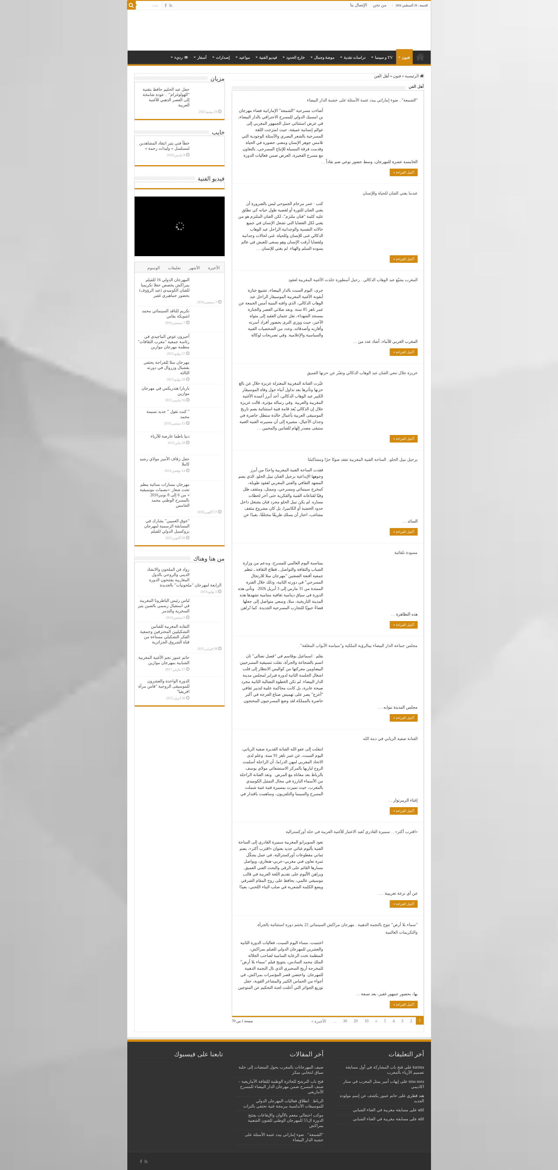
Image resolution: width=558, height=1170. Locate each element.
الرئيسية (412, 76)
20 (356, 1021)
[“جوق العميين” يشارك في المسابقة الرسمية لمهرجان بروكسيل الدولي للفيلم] (206, 529)
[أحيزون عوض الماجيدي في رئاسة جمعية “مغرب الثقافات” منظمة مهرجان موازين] (206, 344)
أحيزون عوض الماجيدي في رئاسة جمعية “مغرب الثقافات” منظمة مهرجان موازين (163, 341)
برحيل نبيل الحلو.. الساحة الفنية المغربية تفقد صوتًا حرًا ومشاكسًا (363, 459)
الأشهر (194, 268)
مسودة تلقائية (406, 552)
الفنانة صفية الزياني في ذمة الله (390, 738)
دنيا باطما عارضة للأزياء (170, 436)
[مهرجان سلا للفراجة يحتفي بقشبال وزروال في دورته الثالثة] (206, 371)
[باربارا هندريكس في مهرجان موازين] (206, 395)
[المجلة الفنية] (390, 30)
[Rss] (171, 5)
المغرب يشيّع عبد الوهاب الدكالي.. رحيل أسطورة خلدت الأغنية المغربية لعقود (353, 280)
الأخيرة (214, 268)
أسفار (202, 57)
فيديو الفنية (268, 57)
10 (366, 1021)
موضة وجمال (324, 57)
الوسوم (153, 268)
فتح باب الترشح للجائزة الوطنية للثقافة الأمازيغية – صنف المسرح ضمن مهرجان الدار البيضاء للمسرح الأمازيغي (280, 1086)
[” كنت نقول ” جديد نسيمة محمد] (206, 419)
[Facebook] (165, 5)
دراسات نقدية (355, 57)
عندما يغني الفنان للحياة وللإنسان (390, 193)
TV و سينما (384, 57)
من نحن (380, 5)
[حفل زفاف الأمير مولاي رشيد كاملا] (206, 467)
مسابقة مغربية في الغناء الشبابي (380, 1110)
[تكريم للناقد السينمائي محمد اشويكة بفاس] (206, 319)
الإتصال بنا (358, 5)
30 (345, 1021)
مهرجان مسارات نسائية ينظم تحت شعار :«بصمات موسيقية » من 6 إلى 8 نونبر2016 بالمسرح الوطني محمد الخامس (164, 495)
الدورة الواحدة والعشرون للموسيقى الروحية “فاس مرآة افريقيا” (163, 686)
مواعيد (244, 57)
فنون (406, 57)
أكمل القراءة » (403, 172)
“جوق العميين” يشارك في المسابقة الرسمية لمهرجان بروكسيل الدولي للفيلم (166, 526)
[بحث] (131, 5)
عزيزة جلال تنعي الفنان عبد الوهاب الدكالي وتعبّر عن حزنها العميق (362, 373)
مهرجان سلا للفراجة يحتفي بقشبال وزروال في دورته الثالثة (166, 367)
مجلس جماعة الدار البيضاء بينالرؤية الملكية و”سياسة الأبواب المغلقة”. (358, 645)
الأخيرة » (318, 1021)
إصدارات (223, 57)
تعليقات (174, 268)
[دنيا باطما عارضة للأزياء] (206, 443)
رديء (178, 57)
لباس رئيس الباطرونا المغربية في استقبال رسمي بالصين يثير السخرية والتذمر (163, 605)
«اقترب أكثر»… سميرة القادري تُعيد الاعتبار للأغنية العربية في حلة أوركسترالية (352, 832)
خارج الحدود (295, 57)
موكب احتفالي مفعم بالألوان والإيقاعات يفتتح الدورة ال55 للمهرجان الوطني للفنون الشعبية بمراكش (285, 1120)
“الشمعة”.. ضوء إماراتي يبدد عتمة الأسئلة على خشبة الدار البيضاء (362, 100)
